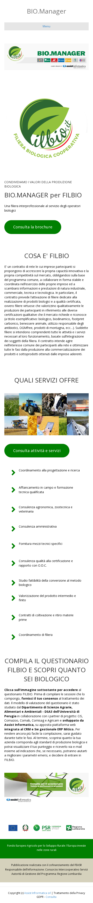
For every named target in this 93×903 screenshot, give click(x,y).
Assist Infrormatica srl (37, 893)
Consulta (51, 897)
